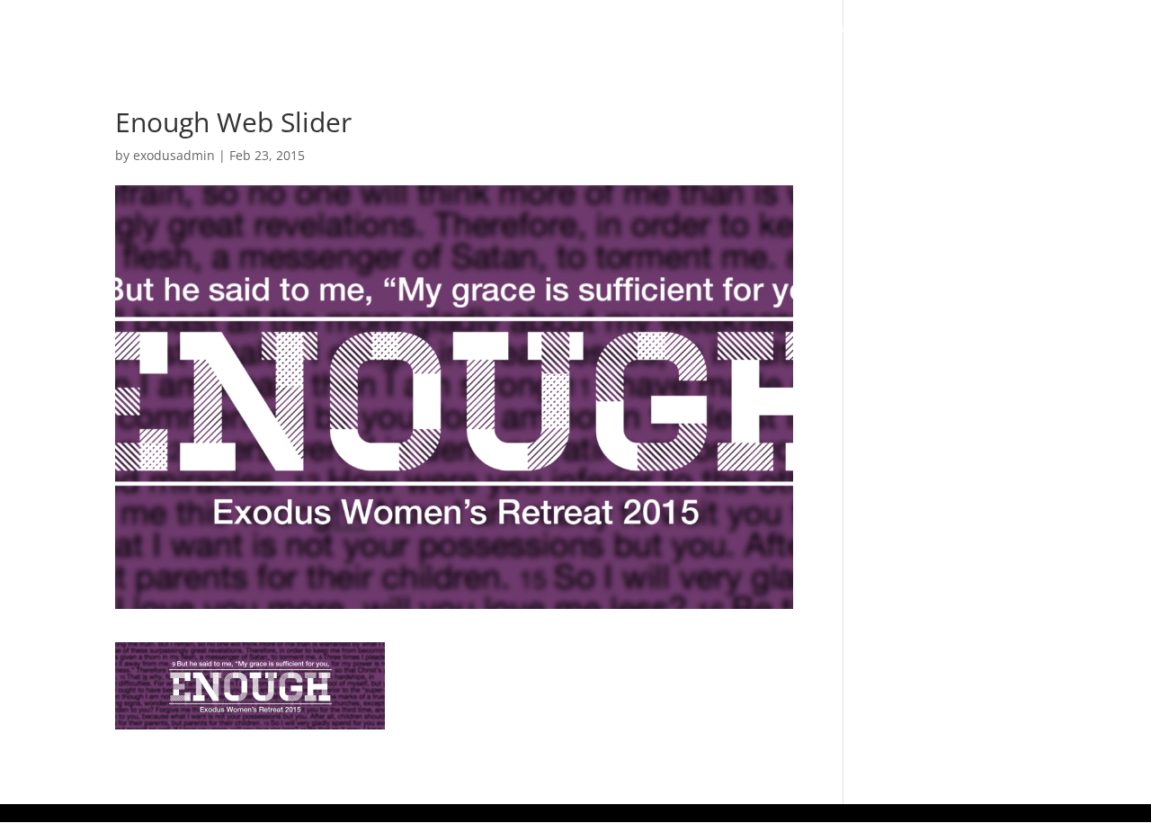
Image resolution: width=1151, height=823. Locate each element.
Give (1021, 28)
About (604, 28)
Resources (926, 28)
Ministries (808, 28)
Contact (1091, 28)
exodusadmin (174, 155)
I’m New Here (513, 28)
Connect (699, 28)
